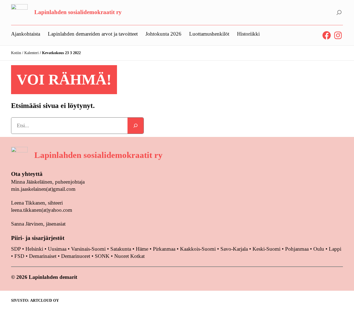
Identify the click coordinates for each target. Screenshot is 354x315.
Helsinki (35, 249)
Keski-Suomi (266, 249)
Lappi (335, 249)
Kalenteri (31, 53)
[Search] (135, 126)
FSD (19, 256)
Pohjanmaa (297, 249)
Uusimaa (57, 249)
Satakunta (120, 249)
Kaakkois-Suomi (198, 249)
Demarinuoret (75, 256)
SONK (102, 256)
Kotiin (16, 53)
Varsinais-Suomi (88, 249)
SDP (16, 249)
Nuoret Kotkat (129, 256)
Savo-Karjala (234, 249)
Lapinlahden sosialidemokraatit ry (78, 12)
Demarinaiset (42, 256)
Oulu (318, 249)
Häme (143, 249)
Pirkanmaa (164, 249)
